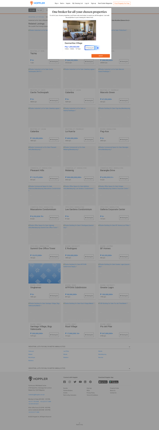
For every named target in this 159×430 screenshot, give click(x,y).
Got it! (101, 56)
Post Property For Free (121, 3)
